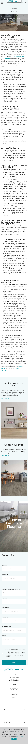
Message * (4, 635)
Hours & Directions (14, 680)
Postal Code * (5, 617)
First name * (5, 565)
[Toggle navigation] (2, 3)
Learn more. (19, 736)
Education (6, 722)
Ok (14, 738)
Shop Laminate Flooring (12, 532)
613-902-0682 (14, 11)
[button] (20, 2)
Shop (4, 709)
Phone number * (6, 598)
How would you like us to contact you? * (12, 589)
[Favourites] (22, 2)
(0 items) (25, 2)
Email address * (5, 607)
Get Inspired (7, 716)
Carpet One (4, 16)
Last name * (5, 574)
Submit (14, 662)
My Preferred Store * (7, 626)
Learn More (4, 398)
